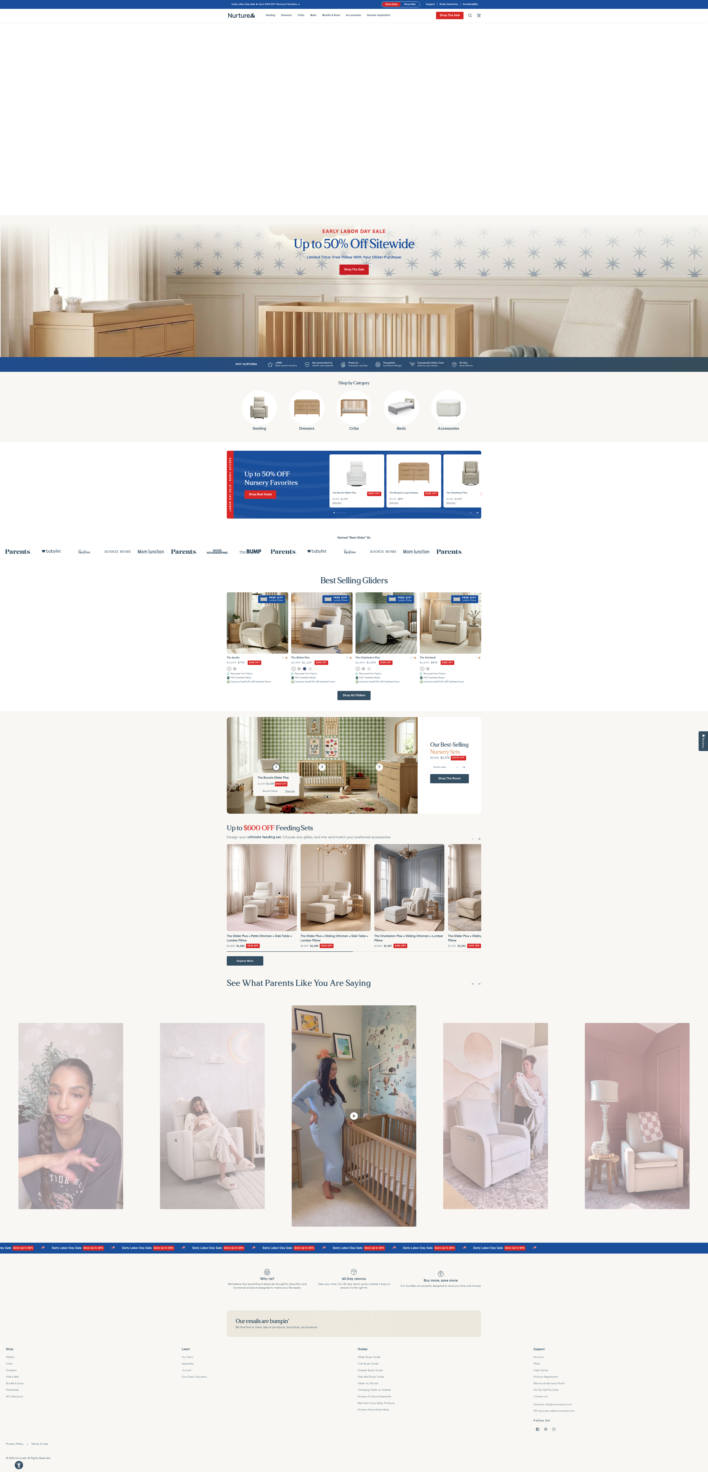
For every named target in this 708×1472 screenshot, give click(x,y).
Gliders (10, 1357)
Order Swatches (449, 4)
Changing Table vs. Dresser (374, 1390)
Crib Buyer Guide (368, 1363)
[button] (470, 15)
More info (290, 791)
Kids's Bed (12, 1377)
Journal (186, 1370)
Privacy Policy (14, 1444)
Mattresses (12, 1390)
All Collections (14, 1396)
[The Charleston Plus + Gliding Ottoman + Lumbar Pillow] (409, 886)
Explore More (245, 960)
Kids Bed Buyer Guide (371, 1377)
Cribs (9, 1363)
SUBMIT (450, 1321)
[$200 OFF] (450, 622)
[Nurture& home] (241, 15)
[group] (356, 480)
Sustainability (470, 4)
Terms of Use (39, 1444)
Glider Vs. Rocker (368, 1383)
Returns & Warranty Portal (549, 1383)
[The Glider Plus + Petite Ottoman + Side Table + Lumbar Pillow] (262, 886)
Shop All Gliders (354, 694)
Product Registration (546, 1377)
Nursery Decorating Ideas (373, 1409)
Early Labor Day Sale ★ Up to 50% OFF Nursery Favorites (264, 4)
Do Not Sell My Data (546, 1390)
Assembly (187, 1363)
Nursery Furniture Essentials (374, 1396)
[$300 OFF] (257, 622)
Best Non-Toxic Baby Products (376, 1403)
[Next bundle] (479, 838)
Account (539, 1357)
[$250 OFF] (322, 622)
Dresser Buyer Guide (370, 1370)
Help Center (541, 1370)
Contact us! (540, 1396)
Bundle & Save (14, 1383)
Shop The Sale (450, 15)
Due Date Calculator (194, 1377)
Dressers (11, 1370)
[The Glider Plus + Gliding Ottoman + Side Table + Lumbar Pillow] (336, 886)
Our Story (187, 1357)
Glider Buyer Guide (369, 1357)
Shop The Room (449, 777)
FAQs (537, 1363)
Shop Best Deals (260, 493)
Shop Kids (410, 4)
